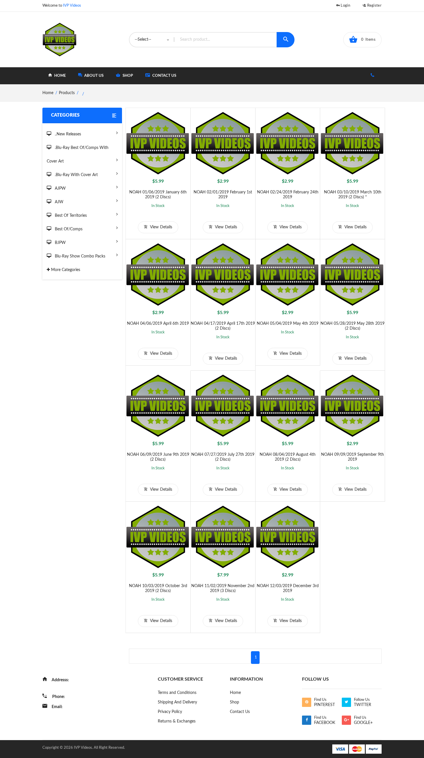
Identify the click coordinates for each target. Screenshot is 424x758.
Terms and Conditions (177, 693)
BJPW (60, 243)
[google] (346, 720)
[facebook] (306, 720)
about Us (93, 76)
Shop (234, 702)
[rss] (306, 702)
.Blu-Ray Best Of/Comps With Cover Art (77, 154)
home (59, 76)
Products (67, 93)
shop (127, 76)
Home (235, 693)
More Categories (65, 270)
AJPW (60, 188)
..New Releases (67, 134)
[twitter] (346, 702)
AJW (58, 202)
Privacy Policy (170, 712)
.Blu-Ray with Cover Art (76, 175)
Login (345, 6)
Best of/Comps (68, 229)
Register (374, 6)
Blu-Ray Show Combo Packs (79, 256)
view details (160, 227)
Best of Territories (70, 216)
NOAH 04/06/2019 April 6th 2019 (158, 324)
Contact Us (163, 76)
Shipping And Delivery (177, 702)
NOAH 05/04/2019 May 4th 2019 (287, 324)
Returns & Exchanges (177, 721)
